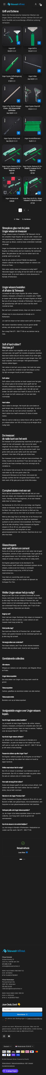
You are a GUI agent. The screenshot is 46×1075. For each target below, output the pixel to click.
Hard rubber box (8, 413)
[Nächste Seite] (28, 210)
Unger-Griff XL (32, 48)
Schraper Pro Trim (8, 582)
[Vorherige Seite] (16, 210)
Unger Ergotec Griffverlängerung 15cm (12, 77)
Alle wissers (6, 665)
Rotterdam (13, 277)
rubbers (12, 645)
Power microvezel (28, 475)
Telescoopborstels (8, 697)
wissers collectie (7, 262)
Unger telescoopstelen (9, 676)
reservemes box (7, 573)
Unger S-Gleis (32, 76)
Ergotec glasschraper (11, 563)
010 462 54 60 (7, 986)
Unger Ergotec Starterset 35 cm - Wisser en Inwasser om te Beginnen (12, 168)
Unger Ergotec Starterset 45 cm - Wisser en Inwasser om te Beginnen (32, 168)
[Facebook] (9, 1036)
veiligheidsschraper (9, 579)
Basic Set (7, 510)
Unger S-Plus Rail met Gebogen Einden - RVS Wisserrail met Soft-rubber (11, 108)
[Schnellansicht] (18, 43)
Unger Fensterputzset (12, 198)
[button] (4, 4)
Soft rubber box (15, 391)
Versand (30, 1063)
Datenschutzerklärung (34, 1018)
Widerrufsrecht (6, 1063)
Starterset (7, 505)
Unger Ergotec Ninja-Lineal (12, 138)
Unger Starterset (18, 617)
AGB (26, 1063)
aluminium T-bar (22, 461)
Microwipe (32, 480)
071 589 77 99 (6, 964)
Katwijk (4, 277)
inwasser (36, 645)
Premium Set (37, 517)
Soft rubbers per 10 (19, 394)
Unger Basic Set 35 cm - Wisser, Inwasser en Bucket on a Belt (32, 199)
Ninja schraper (7, 565)
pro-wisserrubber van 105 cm (12, 422)
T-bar (20, 645)
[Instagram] (4, 1036)
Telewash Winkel (12, 1059)
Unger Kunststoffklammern (32, 138)
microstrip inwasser (30, 470)
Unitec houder (7, 461)
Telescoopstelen (7, 688)
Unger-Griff (12, 48)
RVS (25, 570)
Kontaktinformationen (8, 1066)
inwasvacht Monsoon (9, 475)
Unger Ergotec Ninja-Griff (32, 106)
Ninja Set (25, 517)
